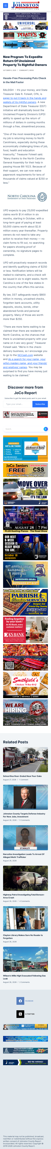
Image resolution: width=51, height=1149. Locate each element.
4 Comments (24, 901)
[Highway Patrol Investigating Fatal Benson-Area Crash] (25, 878)
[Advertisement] (25, 1098)
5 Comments (24, 820)
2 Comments (24, 982)
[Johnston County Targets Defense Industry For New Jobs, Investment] (25, 797)
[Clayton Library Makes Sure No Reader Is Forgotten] (25, 918)
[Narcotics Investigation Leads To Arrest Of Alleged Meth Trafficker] (25, 837)
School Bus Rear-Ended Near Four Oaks (22, 776)
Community (23, 70)
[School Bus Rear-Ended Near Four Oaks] (25, 759)
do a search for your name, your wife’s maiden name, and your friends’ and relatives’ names (25, 363)
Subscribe (40, 404)
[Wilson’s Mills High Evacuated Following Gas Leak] (25, 959)
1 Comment (23, 780)
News (31, 70)
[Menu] (5, 5)
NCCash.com (25, 355)
